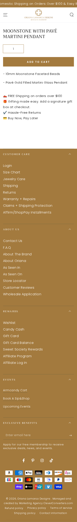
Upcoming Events (17, 406)
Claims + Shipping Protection (28, 205)
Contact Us (12, 240)
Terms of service (61, 508)
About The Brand (17, 254)
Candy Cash (13, 329)
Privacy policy (36, 508)
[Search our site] (71, 14)
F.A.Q (7, 247)
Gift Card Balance (18, 342)
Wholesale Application (22, 294)
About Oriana (14, 260)
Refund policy (14, 508)
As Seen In (11, 267)
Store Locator (14, 280)
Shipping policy (25, 513)
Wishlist (9, 322)
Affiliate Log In (15, 362)
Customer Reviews (18, 287)
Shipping (10, 185)
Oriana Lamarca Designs (34, 498)
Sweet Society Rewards (23, 349)
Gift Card (11, 336)
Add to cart (38, 62)
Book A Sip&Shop (16, 398)
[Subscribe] (71, 435)
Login (7, 165)
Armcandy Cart (15, 390)
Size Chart (11, 172)
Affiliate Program (17, 356)
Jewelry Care (14, 179)
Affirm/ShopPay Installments (27, 212)
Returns (9, 192)
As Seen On (12, 274)
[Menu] (5, 14)
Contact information (53, 513)
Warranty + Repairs (19, 199)
